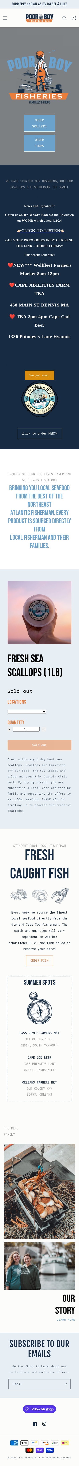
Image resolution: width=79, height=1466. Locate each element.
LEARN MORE (66, 1319)
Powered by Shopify (58, 1457)
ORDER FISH (40, 960)
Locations (17, 702)
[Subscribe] (65, 1384)
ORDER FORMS (39, 143)
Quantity (16, 722)
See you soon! (39, 375)
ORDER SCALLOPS (39, 123)
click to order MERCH (39, 433)
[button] (5, 18)
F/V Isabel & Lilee (32, 1457)
